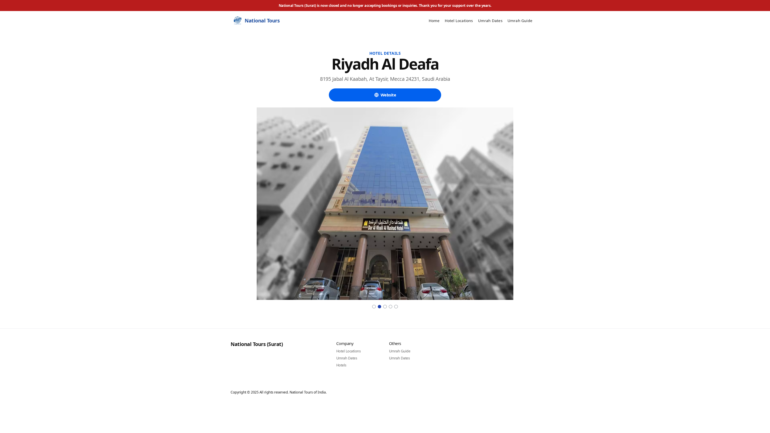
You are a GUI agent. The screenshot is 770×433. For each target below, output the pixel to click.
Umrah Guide (520, 20)
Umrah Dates (490, 20)
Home (434, 20)
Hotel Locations (459, 20)
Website (388, 95)
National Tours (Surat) (257, 344)
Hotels (341, 365)
